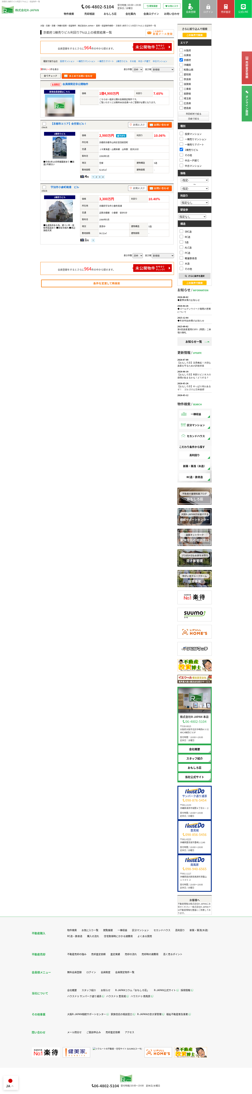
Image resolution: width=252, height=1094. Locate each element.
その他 (133, 61)
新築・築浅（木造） (194, 466)
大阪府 (187, 50)
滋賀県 (187, 84)
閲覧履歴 (153, 5)
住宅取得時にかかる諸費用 (118, 936)
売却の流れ (131, 954)
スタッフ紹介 (194, 758)
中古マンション (160, 61)
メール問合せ (74, 1032)
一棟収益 (196, 414)
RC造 (187, 236)
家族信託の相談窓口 (121, 1014)
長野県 (187, 93)
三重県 (187, 88)
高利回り (194, 455)
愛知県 (187, 74)
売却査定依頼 (247, 70)
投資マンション (67, 61)
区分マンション (196, 425)
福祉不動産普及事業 (177, 1014)
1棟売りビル (122, 61)
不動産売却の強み (76, 954)
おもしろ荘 (110, 13)
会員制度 (105, 972)
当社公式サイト (194, 777)
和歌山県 (188, 69)
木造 (187, 263)
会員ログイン (151, 13)
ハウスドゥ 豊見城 (116, 996)
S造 (187, 242)
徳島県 (187, 108)
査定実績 (115, 954)
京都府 (187, 60)
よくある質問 (144, 936)
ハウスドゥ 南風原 (140, 996)
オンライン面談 (247, 105)
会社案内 (130, 13)
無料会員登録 (74, 972)
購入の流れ (93, 936)
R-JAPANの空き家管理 (149, 1014)
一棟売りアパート (105, 61)
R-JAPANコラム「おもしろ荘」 (132, 990)
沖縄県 (187, 64)
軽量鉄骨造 (191, 258)
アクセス (129, 1032)
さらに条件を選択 (196, 275)
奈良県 (187, 79)
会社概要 (194, 749)
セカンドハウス (196, 436)
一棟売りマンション (86, 61)
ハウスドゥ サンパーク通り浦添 (84, 996)
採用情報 (185, 990)
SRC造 (188, 231)
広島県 (187, 103)
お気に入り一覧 (90, 930)
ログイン (91, 972)
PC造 (187, 252)
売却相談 (89, 13)
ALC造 (188, 247)
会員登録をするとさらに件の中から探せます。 (86, 47)
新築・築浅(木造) (199, 930)
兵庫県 (187, 55)
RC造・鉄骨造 (195, 477)
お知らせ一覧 (193, 341)
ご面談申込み (93, 1032)
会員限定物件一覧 (124, 972)
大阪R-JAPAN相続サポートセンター (86, 1014)
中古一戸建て (144, 61)
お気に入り (173, 5)
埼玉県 (187, 98)
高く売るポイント (172, 954)
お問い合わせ (171, 13)
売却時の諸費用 (150, 954)
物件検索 (69, 13)
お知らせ (105, 990)
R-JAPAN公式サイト (165, 990)
